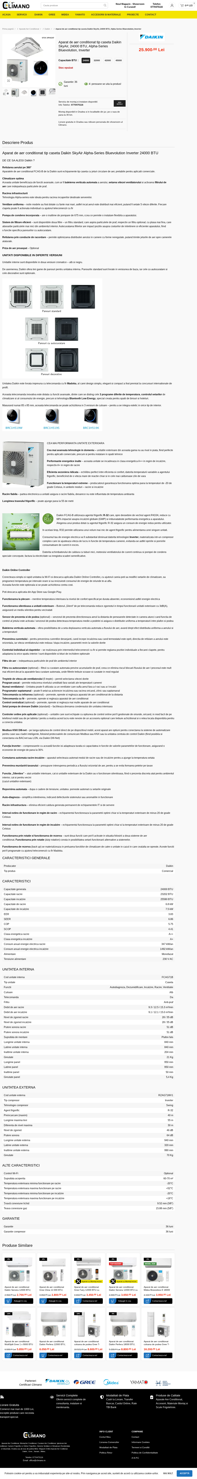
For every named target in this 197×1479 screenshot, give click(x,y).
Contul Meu (105, 1437)
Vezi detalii (120, 103)
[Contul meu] (172, 5)
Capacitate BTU (67, 60)
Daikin (47, 29)
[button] (19, 1301)
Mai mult (168, 1473)
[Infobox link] (130, 5)
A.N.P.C (135, 1458)
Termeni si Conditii (140, 1447)
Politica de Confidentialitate (145, 1452)
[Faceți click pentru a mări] (8, 81)
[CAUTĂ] (105, 5)
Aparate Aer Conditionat (29, 29)
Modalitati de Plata (108, 1447)
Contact (135, 1437)
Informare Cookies (141, 1442)
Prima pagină (8, 29)
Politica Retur (105, 1452)
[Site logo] (16, 5)
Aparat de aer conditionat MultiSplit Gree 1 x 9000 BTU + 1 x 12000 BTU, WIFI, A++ (19, 1344)
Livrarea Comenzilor (109, 1442)
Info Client (106, 1431)
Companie (137, 1431)
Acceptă (184, 1473)
